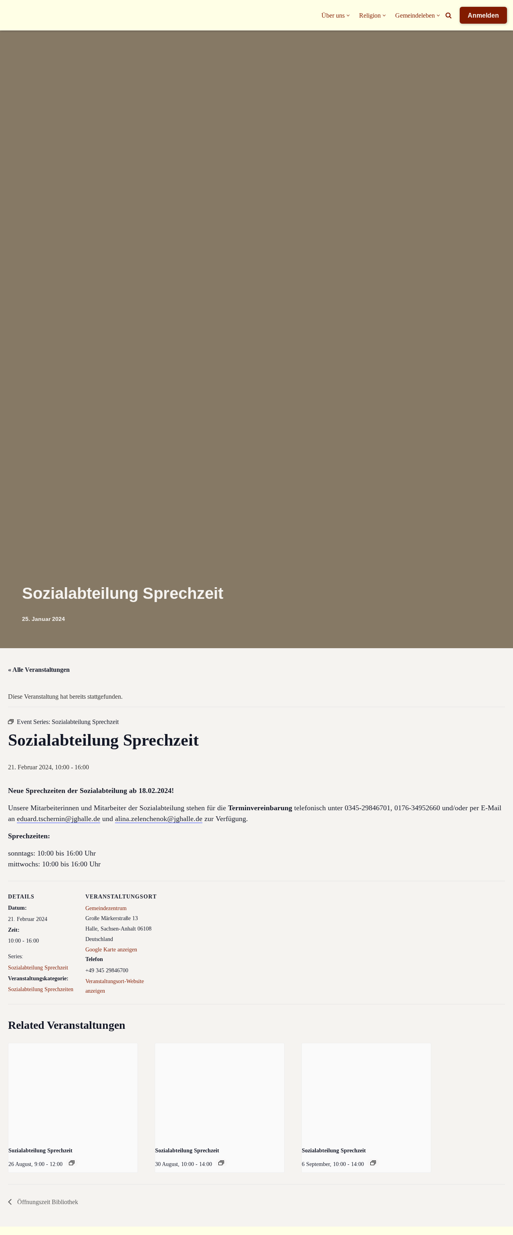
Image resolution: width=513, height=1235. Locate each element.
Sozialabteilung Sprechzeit (38, 968)
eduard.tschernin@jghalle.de (58, 819)
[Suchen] (448, 15)
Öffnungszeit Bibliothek (47, 1201)
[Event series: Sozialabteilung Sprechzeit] (72, 1162)
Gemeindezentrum (106, 908)
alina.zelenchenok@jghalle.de (158, 819)
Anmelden (483, 15)
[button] (348, 15)
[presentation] (72, 1091)
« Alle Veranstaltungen (39, 669)
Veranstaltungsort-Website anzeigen (114, 986)
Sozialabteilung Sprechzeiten (40, 989)
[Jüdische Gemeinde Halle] (22, 15)
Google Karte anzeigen (111, 950)
